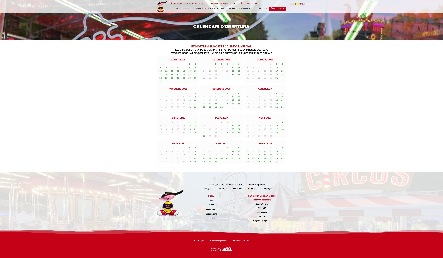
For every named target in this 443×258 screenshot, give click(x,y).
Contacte (262, 8)
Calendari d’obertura (262, 200)
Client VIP (262, 208)
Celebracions (246, 8)
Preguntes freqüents (261, 220)
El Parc (186, 8)
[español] (297, 4)
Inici (177, 8)
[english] (302, 4)
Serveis (262, 216)
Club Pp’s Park (262, 204)
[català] (292, 4)
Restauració (262, 212)
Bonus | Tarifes (229, 8)
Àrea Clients (277, 8)
